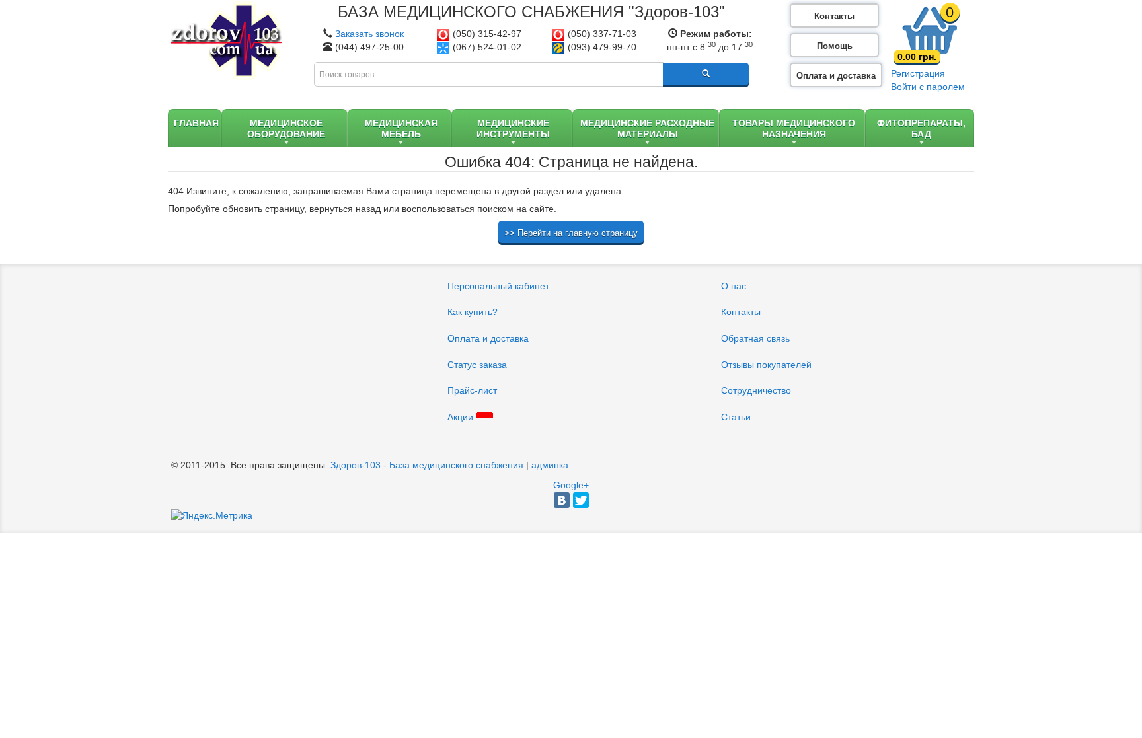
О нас (733, 286)
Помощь (835, 46)
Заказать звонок (369, 33)
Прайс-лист (472, 390)
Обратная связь (755, 338)
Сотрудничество (756, 390)
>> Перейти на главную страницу (571, 233)
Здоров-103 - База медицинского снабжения (426, 465)
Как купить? (472, 312)
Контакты (834, 16)
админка (549, 465)
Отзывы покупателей (766, 364)
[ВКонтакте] (562, 500)
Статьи (736, 417)
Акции (460, 417)
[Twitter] (581, 500)
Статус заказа (477, 364)
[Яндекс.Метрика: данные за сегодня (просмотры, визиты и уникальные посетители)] (211, 516)
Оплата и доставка (836, 76)
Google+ (571, 485)
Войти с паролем (928, 86)
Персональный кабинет (498, 286)
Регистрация (918, 73)
